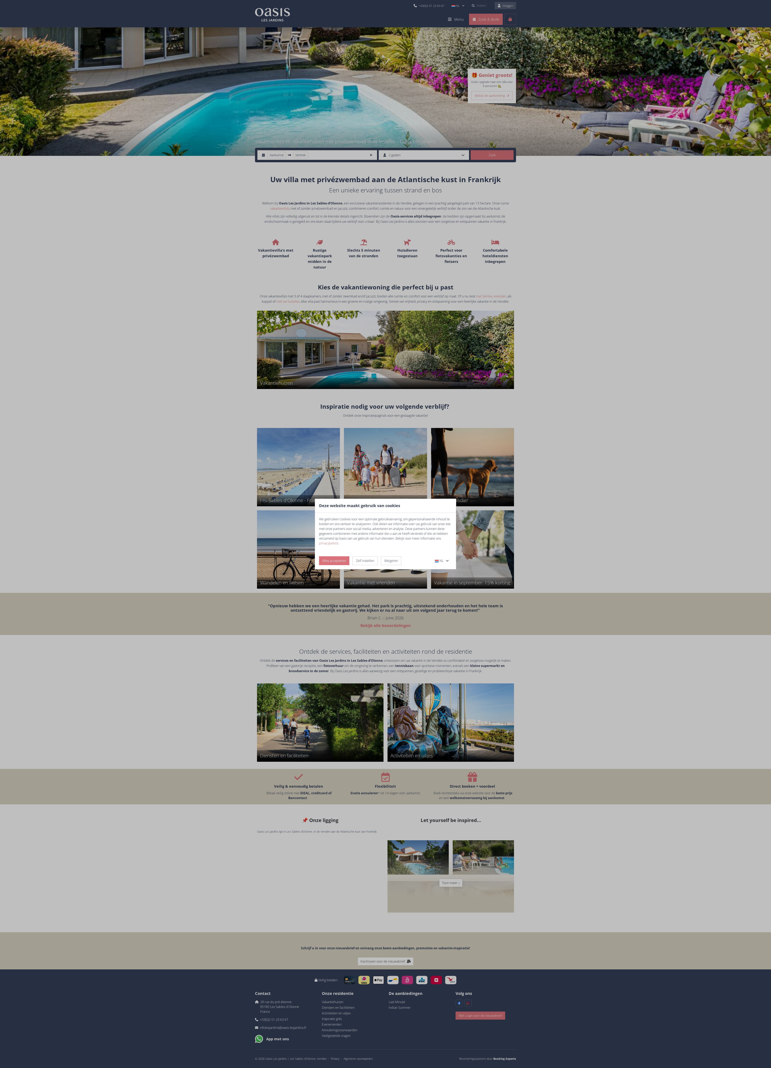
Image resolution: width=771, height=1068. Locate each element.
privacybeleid (328, 543)
